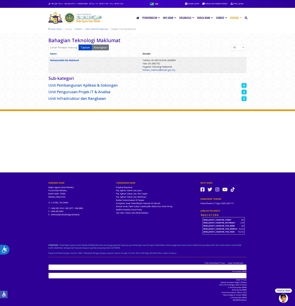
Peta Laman (209, 263)
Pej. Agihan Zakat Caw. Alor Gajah (131, 193)
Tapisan (85, 47)
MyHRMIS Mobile (240, 300)
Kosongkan (100, 47)
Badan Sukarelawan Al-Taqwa (130, 200)
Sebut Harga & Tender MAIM (235, 295)
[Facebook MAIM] (203, 189)
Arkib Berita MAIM (239, 290)
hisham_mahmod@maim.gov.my (159, 69)
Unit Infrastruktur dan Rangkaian (77, 98)
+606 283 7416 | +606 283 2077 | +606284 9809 (69, 3)
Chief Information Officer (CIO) (234, 292)
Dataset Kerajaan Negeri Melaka (233, 282)
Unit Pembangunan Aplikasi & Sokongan (83, 85)
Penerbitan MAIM (239, 271)
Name (53, 53)
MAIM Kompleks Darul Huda (129, 209)
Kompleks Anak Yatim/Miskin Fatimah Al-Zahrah (138, 203)
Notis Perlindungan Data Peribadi (233, 285)
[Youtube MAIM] (225, 189)
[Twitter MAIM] (210, 189)
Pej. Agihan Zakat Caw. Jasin (129, 190)
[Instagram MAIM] (217, 189)
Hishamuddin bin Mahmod (64, 60)
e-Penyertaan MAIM (238, 297)
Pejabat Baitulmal (124, 187)
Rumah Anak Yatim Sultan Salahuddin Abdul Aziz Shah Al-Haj (144, 206)
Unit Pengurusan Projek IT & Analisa (79, 91)
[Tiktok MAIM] (233, 189)
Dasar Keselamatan (236, 263)
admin (54, 214)
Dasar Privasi (219, 263)
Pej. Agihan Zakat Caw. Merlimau (131, 196)
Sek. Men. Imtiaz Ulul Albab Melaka (132, 212)
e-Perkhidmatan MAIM (237, 287)
